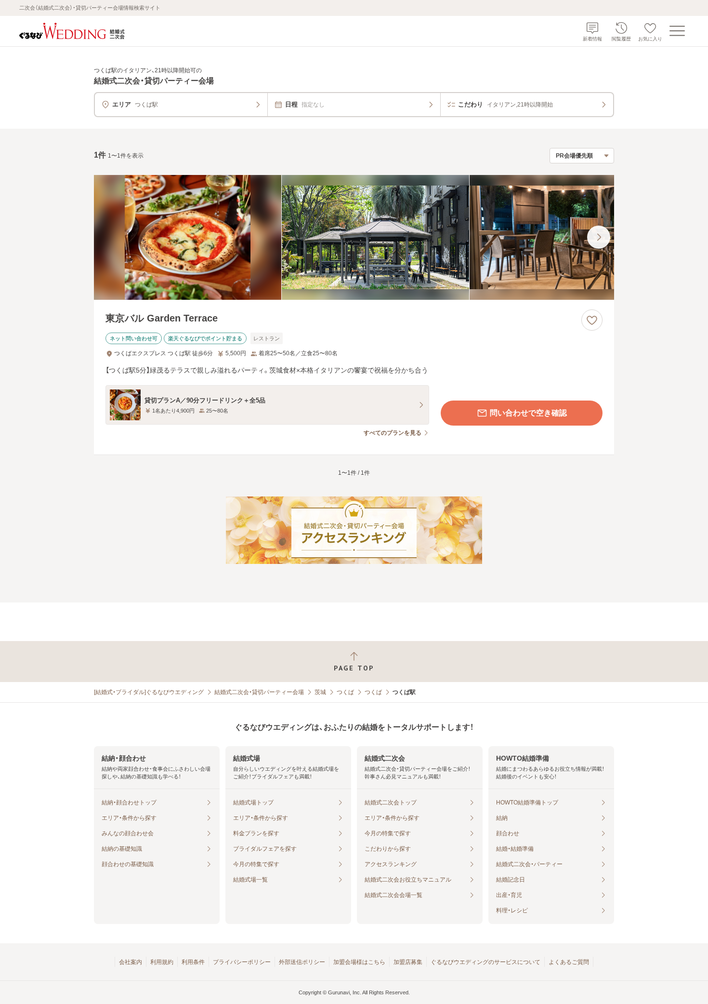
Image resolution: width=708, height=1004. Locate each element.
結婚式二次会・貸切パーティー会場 (259, 692)
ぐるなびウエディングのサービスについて (485, 962)
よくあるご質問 (569, 962)
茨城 (320, 692)
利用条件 (193, 962)
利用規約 (161, 962)
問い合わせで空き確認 (528, 413)
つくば (345, 692)
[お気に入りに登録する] (592, 320)
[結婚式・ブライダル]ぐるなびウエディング (149, 692)
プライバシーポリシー (242, 962)
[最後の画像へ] (598, 237)
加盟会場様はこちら (359, 962)
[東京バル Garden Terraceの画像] (354, 237)
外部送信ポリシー (302, 962)
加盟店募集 (407, 962)
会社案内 (130, 962)
